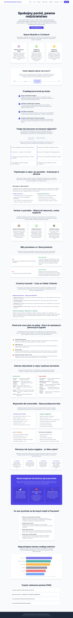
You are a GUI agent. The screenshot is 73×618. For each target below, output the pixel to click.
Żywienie (51, 1)
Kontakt (66, 1)
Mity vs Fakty (44, 1)
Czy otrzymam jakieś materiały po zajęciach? (36, 603)
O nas (34, 1)
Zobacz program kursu (36, 27)
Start (30, 1)
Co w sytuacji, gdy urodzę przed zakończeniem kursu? (36, 598)
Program (39, 1)
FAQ (61, 1)
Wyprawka (57, 1)
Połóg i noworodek (40, 137)
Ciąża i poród (31, 137)
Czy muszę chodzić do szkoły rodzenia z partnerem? (36, 590)
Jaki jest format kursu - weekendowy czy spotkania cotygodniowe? (36, 594)
